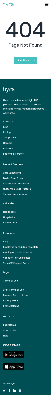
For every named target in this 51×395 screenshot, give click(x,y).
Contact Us (9, 330)
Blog (5, 241)
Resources (9, 233)
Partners (8, 148)
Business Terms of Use (15, 295)
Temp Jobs (9, 137)
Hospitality (9, 217)
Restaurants (10, 222)
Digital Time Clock (13, 178)
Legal (6, 272)
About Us (8, 121)
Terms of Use (10, 280)
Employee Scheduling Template (21, 247)
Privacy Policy (10, 300)
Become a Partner (13, 153)
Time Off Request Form (16, 263)
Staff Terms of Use (13, 289)
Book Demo (9, 325)
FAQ (5, 127)
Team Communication (15, 194)
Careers (7, 143)
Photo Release (11, 306)
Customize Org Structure (17, 189)
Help (5, 335)
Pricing (7, 132)
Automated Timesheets (16, 183)
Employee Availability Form (18, 252)
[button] (46, 4)
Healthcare (9, 212)
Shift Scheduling (12, 172)
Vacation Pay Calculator (16, 257)
